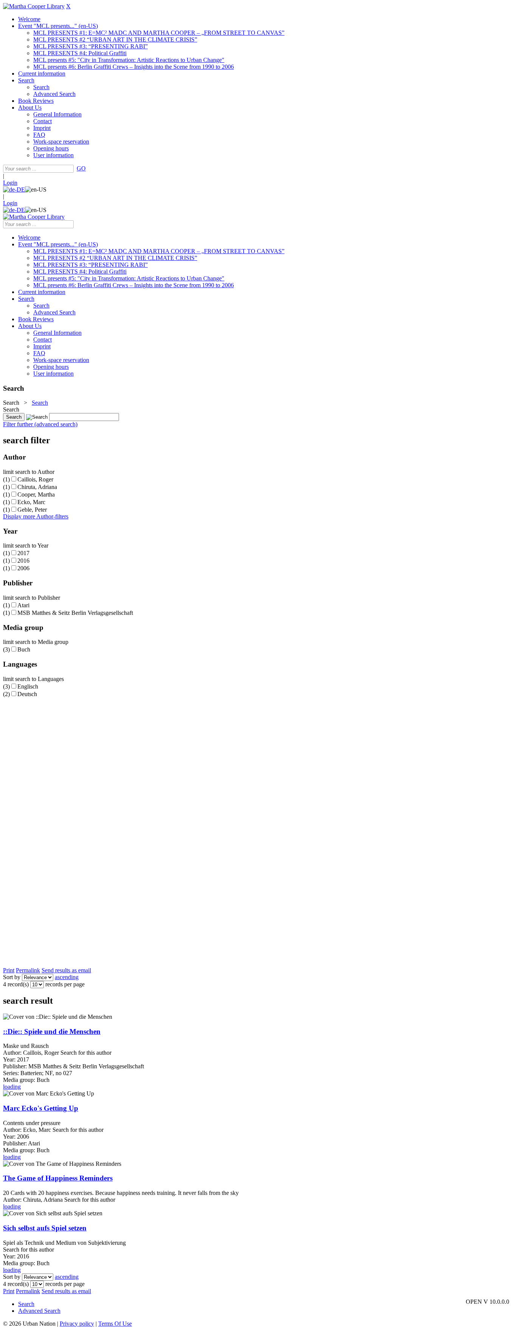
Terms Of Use (115, 1323)
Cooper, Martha (36, 494)
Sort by (11, 977)
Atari (23, 605)
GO (81, 168)
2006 (23, 568)
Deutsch (27, 694)
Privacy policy (77, 1323)
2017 (23, 553)
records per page (65, 984)
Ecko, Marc (31, 502)
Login (10, 183)
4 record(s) (16, 984)
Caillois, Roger (35, 479)
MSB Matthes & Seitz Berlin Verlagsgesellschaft (75, 613)
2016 (23, 560)
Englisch (27, 686)
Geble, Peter (32, 509)
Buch (23, 649)
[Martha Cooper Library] (34, 6)
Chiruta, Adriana (37, 487)
